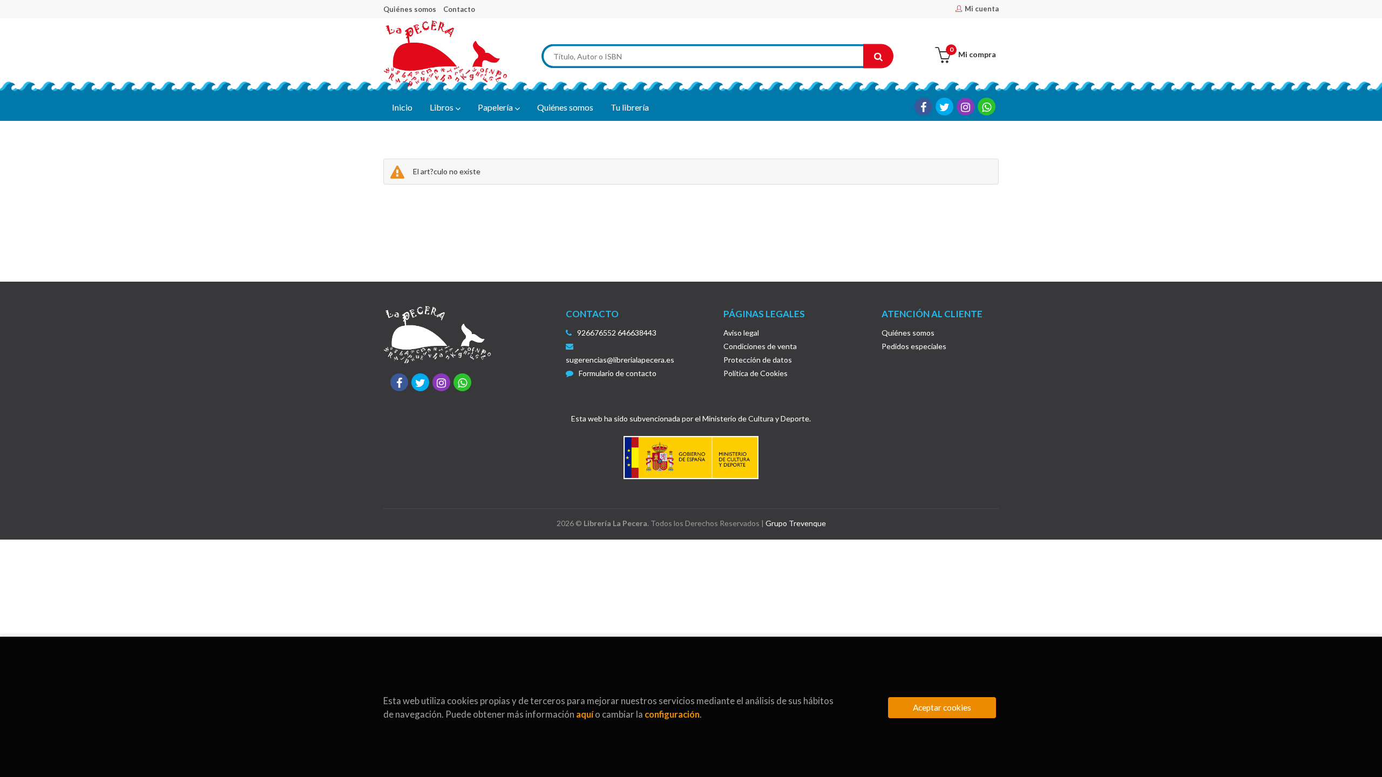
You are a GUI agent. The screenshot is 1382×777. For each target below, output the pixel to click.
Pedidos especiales (914, 346)
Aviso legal (741, 332)
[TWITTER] (944, 106)
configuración (672, 714)
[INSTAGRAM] (965, 106)
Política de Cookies (755, 373)
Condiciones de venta (760, 346)
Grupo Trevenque (795, 523)
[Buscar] (878, 56)
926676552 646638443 (616, 332)
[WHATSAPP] (986, 106)
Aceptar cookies (942, 707)
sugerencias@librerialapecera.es (620, 359)
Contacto (459, 9)
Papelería (496, 107)
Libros (442, 107)
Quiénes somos (409, 9)
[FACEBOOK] (923, 106)
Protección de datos (757, 359)
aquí (584, 714)
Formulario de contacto (617, 373)
